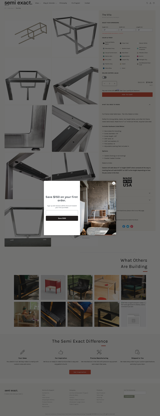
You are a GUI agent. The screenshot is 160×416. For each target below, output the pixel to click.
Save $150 (62, 218)
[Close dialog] (113, 183)
